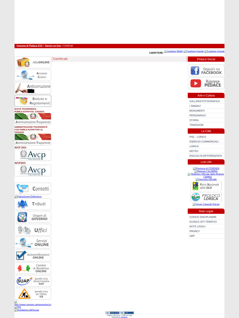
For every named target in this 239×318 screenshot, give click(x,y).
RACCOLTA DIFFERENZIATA (205, 155)
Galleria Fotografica (204, 101)
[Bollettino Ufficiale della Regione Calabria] (206, 176)
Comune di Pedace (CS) (29, 45)
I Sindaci (195, 106)
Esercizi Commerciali (204, 141)
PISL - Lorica (197, 136)
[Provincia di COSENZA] (206, 168)
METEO (193, 151)
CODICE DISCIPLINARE (202, 217)
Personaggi (197, 115)
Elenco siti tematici (203, 221)
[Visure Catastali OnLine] (206, 204)
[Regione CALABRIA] (206, 171)
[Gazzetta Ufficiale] (206, 179)
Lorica (194, 146)
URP (192, 236)
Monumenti (197, 110)
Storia (194, 120)
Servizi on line (53, 45)
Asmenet (124, 317)
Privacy (194, 231)
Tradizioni (196, 124)
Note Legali (197, 226)
